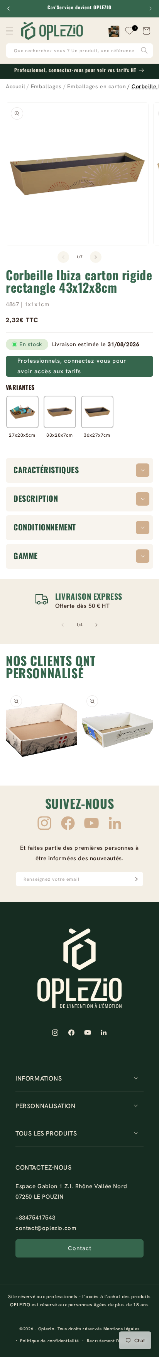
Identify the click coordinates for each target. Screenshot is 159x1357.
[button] (9, 30)
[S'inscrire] (134, 879)
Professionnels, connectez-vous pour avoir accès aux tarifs (71, 366)
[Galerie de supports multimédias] (41, 726)
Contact (79, 1248)
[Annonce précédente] (8, 8)
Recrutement (101, 1340)
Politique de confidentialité (49, 1340)
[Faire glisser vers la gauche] (63, 257)
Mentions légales (121, 1328)
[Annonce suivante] (150, 8)
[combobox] (79, 50)
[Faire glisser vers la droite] (95, 257)
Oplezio (46, 1328)
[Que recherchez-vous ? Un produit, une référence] (144, 50)
